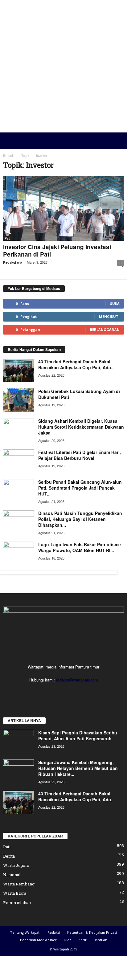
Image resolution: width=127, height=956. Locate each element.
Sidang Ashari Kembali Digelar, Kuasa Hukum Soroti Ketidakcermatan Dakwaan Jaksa (81, 427)
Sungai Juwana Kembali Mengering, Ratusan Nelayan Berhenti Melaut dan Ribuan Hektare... (78, 768)
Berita (9, 856)
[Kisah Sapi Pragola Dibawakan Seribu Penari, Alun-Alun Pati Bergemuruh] (18, 741)
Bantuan (100, 939)
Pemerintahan (17, 902)
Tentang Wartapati (25, 932)
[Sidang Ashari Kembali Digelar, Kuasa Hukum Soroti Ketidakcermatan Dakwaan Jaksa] (18, 429)
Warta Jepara (16, 865)
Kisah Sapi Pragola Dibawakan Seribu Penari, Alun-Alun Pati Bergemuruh (77, 735)
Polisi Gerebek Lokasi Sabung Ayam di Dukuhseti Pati (79, 394)
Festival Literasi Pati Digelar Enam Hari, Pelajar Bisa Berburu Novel (79, 455)
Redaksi (53, 932)
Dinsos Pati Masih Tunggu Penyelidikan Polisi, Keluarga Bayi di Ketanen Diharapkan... (80, 519)
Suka (115, 303)
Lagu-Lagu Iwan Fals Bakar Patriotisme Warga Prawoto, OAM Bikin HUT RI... (79, 547)
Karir (83, 939)
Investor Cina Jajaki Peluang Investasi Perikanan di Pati (57, 250)
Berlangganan (105, 329)
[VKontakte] (82, 692)
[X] (57, 692)
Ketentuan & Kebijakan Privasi (92, 932)
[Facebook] (45, 692)
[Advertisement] (63, 66)
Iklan (68, 939)
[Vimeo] (70, 692)
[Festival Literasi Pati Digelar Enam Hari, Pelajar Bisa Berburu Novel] (18, 461)
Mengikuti (109, 316)
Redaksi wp (12, 262)
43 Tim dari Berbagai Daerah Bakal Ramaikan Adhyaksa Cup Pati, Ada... (76, 364)
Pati (7, 238)
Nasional (11, 874)
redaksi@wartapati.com (77, 680)
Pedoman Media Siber (38, 939)
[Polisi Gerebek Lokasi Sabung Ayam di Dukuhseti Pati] (18, 400)
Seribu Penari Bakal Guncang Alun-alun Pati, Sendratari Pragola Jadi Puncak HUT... (80, 488)
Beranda (8, 156)
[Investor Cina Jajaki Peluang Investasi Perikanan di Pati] (63, 208)
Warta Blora (14, 893)
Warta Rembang (19, 884)
